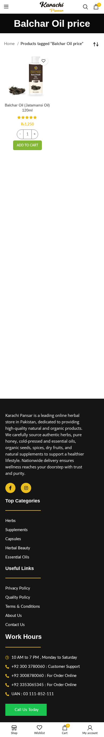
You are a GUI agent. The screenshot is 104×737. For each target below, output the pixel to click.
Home (10, 44)
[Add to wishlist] (43, 60)
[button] (27, 145)
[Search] (85, 6)
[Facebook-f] (10, 488)
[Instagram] (26, 488)
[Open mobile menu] (6, 6)
